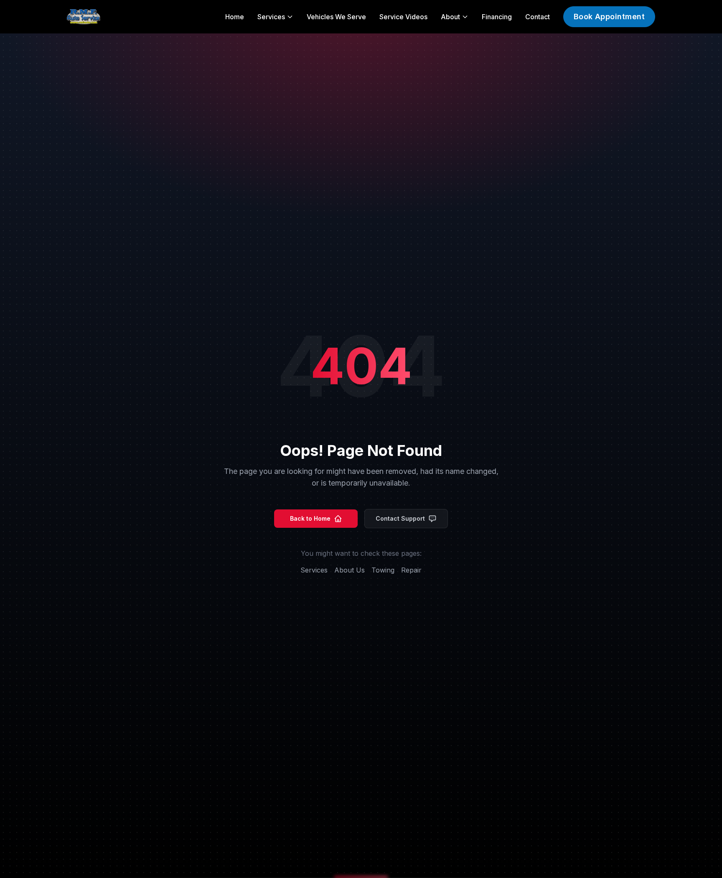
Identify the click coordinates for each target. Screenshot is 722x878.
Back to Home (310, 518)
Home (234, 17)
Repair (411, 570)
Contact (537, 17)
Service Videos (403, 17)
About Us (349, 570)
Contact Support (400, 518)
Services (314, 570)
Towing (382, 570)
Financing (497, 17)
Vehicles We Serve (336, 17)
